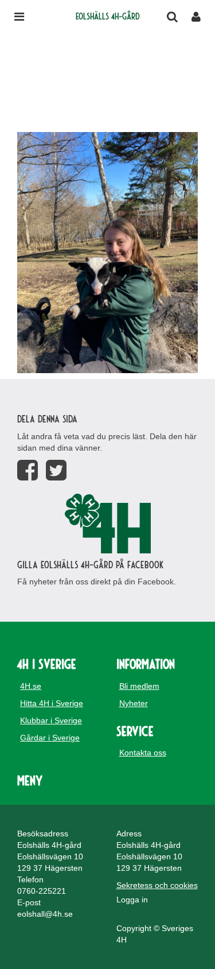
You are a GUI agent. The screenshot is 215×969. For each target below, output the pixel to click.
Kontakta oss (142, 752)
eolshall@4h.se (45, 913)
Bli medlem (139, 686)
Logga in (132, 899)
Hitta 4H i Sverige (51, 703)
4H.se (30, 686)
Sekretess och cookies (157, 885)
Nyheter (133, 703)
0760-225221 (41, 891)
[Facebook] (27, 470)
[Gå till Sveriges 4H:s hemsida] (107, 523)
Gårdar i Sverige (50, 737)
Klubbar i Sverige (51, 720)
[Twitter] (56, 470)
